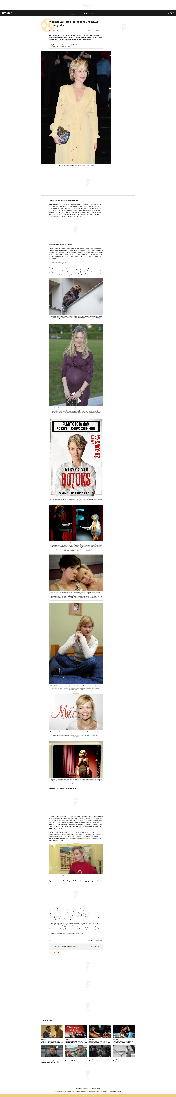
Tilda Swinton (95, 206)
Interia (42, 17)
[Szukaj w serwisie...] (168, 13)
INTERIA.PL (103, 1091)
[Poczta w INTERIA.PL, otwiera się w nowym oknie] (170, 13)
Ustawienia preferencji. (90, 1091)
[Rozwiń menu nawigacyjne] (173, 13)
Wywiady (49, 17)
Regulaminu (73, 1091)
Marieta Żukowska (55, 953)
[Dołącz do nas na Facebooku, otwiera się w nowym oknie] (98, 946)
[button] (66, 13)
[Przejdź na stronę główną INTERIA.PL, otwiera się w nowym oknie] (6, 13)
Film (45, 17)
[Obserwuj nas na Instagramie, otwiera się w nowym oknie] (100, 946)
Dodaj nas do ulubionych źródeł (66, 46)
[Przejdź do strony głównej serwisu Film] (13, 13)
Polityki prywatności (82, 1091)
